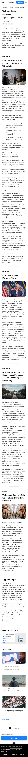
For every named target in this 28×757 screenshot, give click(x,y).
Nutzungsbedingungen (7, 749)
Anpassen (14, 754)
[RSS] (14, 743)
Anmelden (11, 2)
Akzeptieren (6, 754)
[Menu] (26, 2)
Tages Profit (5, 7)
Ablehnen (22, 754)
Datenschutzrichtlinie (16, 748)
